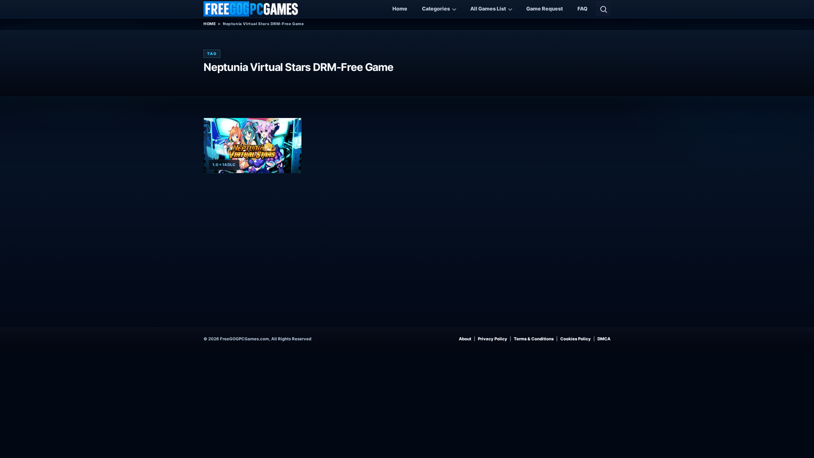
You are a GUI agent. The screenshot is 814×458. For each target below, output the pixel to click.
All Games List (488, 8)
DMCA (603, 338)
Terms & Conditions (534, 338)
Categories (436, 8)
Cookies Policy (575, 338)
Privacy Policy (492, 338)
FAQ (582, 8)
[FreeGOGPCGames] (251, 9)
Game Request (544, 8)
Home (399, 8)
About (465, 338)
